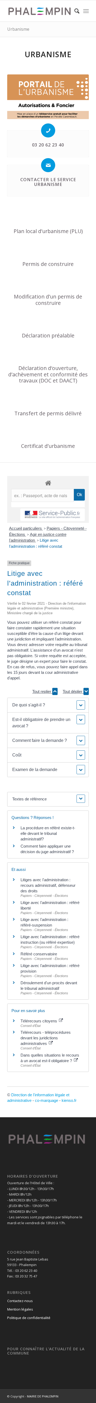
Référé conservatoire (39, 954)
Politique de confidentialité (28, 1317)
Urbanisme (18, 29)
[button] (48, 705)
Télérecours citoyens (39, 1021)
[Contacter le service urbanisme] (48, 165)
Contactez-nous (20, 1300)
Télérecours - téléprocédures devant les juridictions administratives (46, 1038)
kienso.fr (69, 1100)
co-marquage (46, 1100)
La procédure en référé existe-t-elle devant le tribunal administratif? (48, 833)
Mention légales (20, 1309)
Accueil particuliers (26, 528)
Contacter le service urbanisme (48, 182)
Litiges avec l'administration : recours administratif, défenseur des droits (48, 885)
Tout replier (42, 691)
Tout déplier (73, 691)
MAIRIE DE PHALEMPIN (42, 1396)
